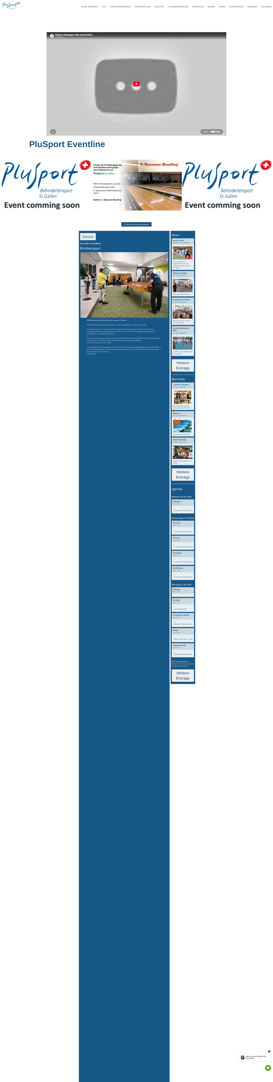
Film (104, 6)
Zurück (88, 237)
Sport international (120, 6)
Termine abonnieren (180, 661)
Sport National (143, 6)
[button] (183, 506)
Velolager (266, 6)
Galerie (211, 6)
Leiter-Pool (198, 6)
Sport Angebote (89, 6)
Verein (222, 6)
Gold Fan (159, 6)
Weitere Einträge (183, 365)
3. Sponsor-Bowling (178, 6)
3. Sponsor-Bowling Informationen (136, 224)
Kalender (252, 6)
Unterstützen (236, 6)
